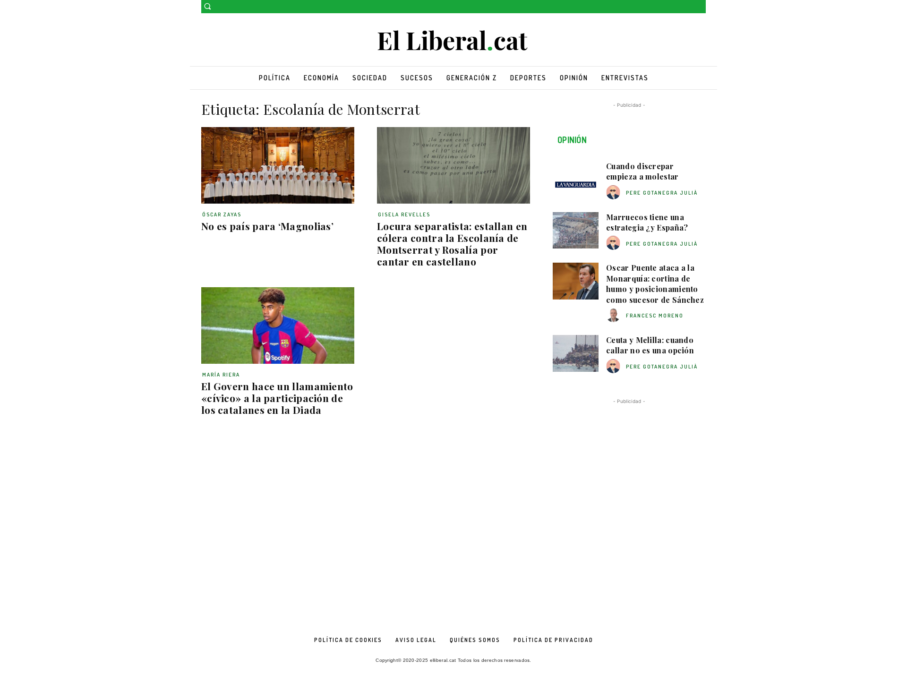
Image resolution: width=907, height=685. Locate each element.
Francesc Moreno (655, 315)
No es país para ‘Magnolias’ (267, 225)
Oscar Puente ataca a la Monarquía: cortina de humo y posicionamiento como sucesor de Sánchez (655, 283)
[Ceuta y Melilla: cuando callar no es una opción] (576, 353)
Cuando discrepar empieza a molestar (642, 171)
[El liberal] (453, 41)
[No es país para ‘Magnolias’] (277, 165)
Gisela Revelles (404, 214)
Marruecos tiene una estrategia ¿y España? (647, 222)
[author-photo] (614, 192)
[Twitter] (700, 6)
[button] (207, 6)
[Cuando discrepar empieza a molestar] (576, 179)
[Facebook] (687, 6)
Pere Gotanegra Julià (662, 192)
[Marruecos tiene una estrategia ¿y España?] (576, 230)
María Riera (221, 374)
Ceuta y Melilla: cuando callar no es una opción (650, 345)
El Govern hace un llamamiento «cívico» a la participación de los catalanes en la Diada (277, 397)
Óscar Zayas (221, 214)
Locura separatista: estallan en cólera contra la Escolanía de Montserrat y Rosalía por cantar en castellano (452, 243)
